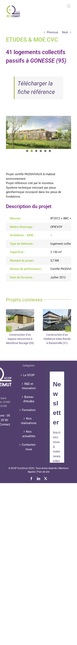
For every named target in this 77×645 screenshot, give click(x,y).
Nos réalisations (29, 421)
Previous (52, 32)
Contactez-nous (29, 447)
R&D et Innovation (29, 386)
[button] (9, 329)
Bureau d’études (28, 399)
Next (65, 32)
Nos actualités (28, 434)
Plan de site (43, 471)
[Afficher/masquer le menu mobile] (69, 6)
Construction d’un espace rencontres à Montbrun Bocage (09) (20, 339)
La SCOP (29, 375)
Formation (29, 410)
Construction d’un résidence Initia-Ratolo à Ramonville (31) (57, 339)
